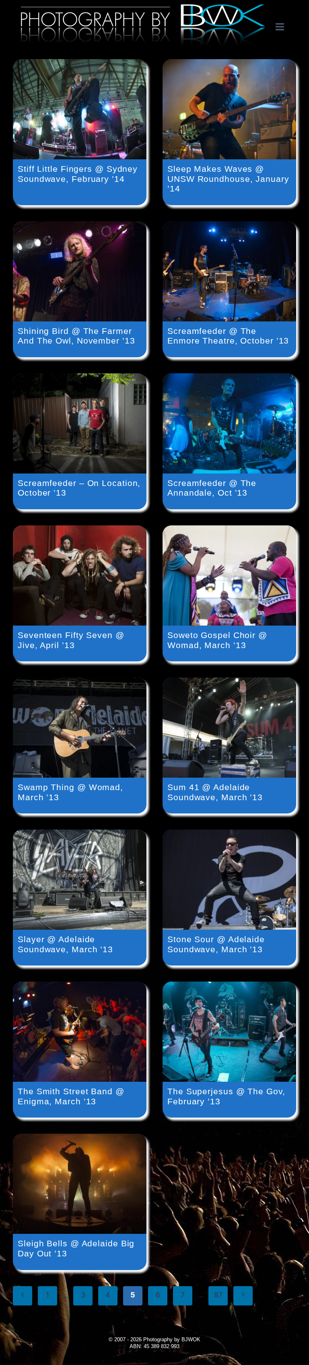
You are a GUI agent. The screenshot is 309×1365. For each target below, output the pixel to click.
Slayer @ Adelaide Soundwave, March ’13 (65, 944)
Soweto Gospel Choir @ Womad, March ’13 (217, 640)
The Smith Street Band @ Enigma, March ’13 (71, 1096)
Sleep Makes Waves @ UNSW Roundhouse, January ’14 (228, 178)
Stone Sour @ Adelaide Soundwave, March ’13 (216, 944)
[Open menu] (284, 27)
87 (218, 1295)
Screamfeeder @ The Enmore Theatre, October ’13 (228, 336)
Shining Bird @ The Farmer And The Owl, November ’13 (76, 336)
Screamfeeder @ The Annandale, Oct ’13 (211, 488)
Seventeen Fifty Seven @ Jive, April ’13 (71, 640)
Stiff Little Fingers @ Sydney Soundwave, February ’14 (78, 173)
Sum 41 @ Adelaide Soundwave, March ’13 (215, 792)
